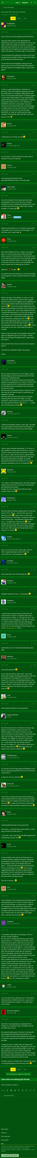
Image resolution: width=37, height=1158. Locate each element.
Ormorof (10, 784)
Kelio (9, 812)
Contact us (4, 1133)
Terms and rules (5, 1136)
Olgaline (10, 921)
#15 (35, 545)
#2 (35, 85)
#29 (35, 993)
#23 (35, 764)
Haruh (9, 165)
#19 (35, 643)
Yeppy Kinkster (12, 715)
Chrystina (10, 76)
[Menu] (2, 2)
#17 (35, 589)
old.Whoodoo (12, 755)
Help (2, 1143)
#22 (35, 723)
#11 (35, 420)
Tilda (9, 215)
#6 (35, 195)
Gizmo (9, 284)
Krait (9, 844)
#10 (35, 369)
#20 (35, 665)
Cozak (9, 435)
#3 (35, 132)
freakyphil (5, 14)
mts (8, 887)
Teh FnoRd (11, 187)
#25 (35, 820)
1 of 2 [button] (13, 18)
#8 (35, 247)
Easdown (10, 600)
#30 (35, 1019)
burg (9, 635)
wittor (9, 143)
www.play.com (11, 628)
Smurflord (11, 361)
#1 (35, 32)
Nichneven (11, 498)
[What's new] (31, 2)
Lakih (9, 985)
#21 (35, 704)
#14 (35, 506)
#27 (35, 896)
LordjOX (10, 561)
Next (19, 18)
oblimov (10, 656)
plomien (10, 470)
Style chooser (4, 1129)
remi (9, 695)
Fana (9, 239)
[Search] (35, 2)
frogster (10, 581)
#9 (35, 293)
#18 (35, 609)
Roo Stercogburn (13, 1011)
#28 (35, 930)
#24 (35, 792)
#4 (35, 152)
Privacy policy (4, 1140)
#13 (35, 478)
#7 (35, 224)
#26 (35, 853)
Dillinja (10, 412)
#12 (35, 444)
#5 (35, 174)
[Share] (32, 32)
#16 (35, 569)
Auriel (9, 123)
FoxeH (9, 537)
